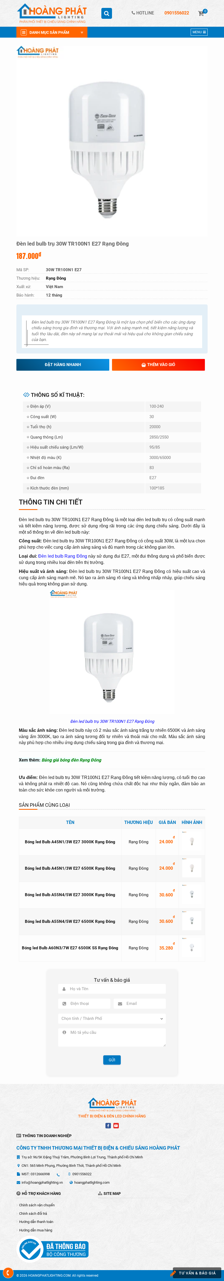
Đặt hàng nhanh (63, 364)
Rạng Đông (138, 841)
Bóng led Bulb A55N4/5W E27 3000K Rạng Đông (70, 894)
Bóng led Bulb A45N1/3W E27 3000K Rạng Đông (70, 841)
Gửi (112, 1060)
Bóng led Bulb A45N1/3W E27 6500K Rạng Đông (70, 868)
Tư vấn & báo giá (197, 1273)
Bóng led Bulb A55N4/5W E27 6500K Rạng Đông (70, 921)
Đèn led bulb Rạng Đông (62, 556)
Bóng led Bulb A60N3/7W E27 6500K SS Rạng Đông (70, 947)
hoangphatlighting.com (92, 1182)
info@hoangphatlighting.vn (42, 1182)
